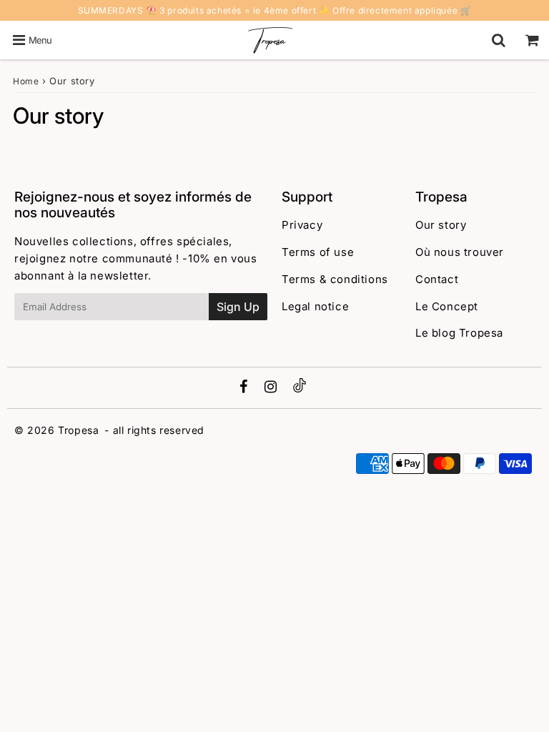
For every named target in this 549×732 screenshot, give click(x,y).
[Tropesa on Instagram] (272, 388)
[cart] (532, 40)
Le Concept (446, 306)
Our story (440, 225)
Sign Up (238, 307)
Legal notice (315, 306)
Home (26, 81)
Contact (436, 279)
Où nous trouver (459, 252)
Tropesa (78, 430)
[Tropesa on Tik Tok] (299, 388)
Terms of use (318, 252)
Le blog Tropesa (459, 333)
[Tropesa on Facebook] (245, 388)
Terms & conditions (335, 279)
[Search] (499, 40)
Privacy (302, 225)
